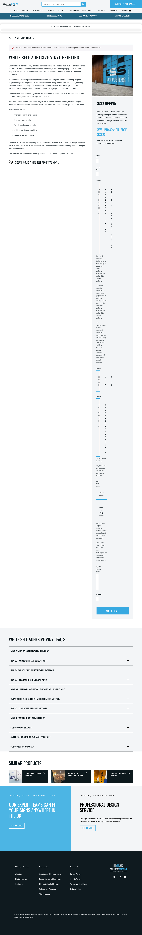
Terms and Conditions (78, 884)
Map (114, 876)
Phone (119, 876)
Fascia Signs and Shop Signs (50, 879)
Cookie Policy (75, 879)
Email (125, 876)
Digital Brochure (21, 879)
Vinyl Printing (27, 38)
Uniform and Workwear (47, 889)
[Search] (83, 4)
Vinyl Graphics (44, 894)
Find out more (16, 825)
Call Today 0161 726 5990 (125, 4)
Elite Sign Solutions (10, 4)
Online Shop (14, 38)
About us (18, 874)
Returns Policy (75, 889)
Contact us (19, 884)
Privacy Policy (75, 874)
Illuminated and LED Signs (49, 884)
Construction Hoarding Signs (50, 874)
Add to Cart (112, 611)
